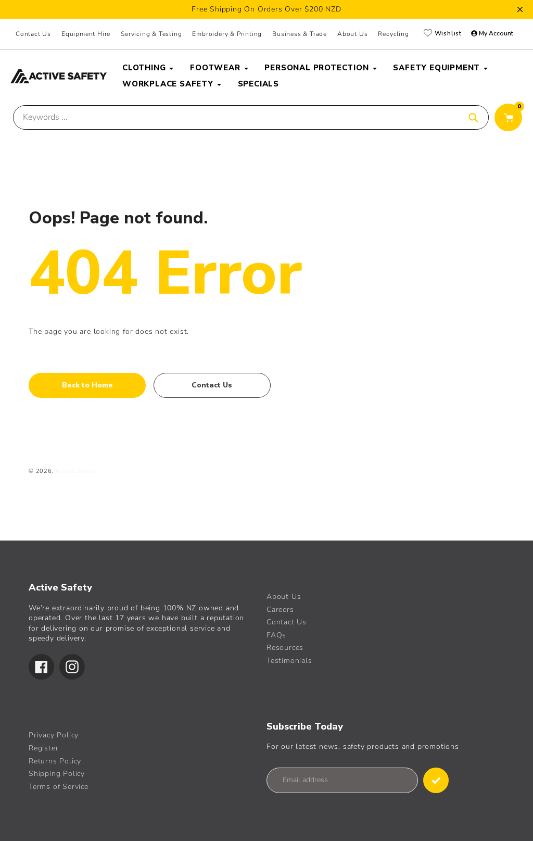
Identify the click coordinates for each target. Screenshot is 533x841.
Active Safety (75, 471)
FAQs (276, 635)
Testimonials (289, 661)
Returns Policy (55, 761)
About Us (283, 596)
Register (43, 748)
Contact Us (33, 34)
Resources (284, 647)
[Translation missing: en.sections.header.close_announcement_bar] (520, 9)
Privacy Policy (54, 735)
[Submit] (436, 780)
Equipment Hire (85, 34)
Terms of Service (58, 787)
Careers (280, 609)
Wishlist (447, 33)
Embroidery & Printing (227, 34)
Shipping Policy (57, 774)
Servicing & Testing (151, 34)
